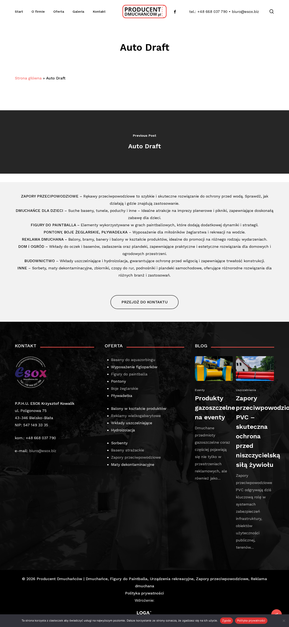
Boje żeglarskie (124, 388)
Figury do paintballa (129, 374)
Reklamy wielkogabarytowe (136, 415)
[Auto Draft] (144, 142)
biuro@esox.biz (245, 11)
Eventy (200, 390)
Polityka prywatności (144, 593)
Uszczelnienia (246, 390)
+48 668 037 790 (212, 11)
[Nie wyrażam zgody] (284, 621)
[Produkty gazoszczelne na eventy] (214, 419)
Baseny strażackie (127, 450)
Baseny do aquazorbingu (133, 359)
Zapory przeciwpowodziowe (136, 457)
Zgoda (226, 620)
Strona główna (28, 78)
